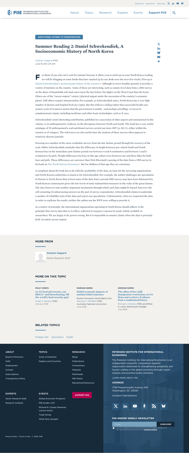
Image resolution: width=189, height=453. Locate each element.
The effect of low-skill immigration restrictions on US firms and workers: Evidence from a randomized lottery (135, 295)
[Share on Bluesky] (159, 53)
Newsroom (139, 3)
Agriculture (57, 337)
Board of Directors (14, 357)
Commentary (78, 365)
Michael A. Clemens (127, 304)
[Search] (173, 12)
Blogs (75, 357)
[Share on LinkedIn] (159, 48)
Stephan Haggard (44, 60)
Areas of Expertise (47, 357)
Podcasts (76, 370)
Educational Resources (83, 383)
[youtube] (134, 406)
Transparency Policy (15, 378)
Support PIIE (157, 12)
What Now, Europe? (48, 419)
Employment (12, 365)
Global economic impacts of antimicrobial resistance (92, 293)
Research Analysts (14, 403)
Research (78, 352)
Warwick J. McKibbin (87, 301)
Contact (9, 370)
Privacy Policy (11, 436)
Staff (8, 361)
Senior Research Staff (16, 398)
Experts (11, 393)
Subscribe (161, 3)
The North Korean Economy (63, 164)
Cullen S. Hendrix (43, 301)
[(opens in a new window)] (168, 3)
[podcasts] (144, 406)
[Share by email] (159, 57)
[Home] (29, 12)
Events (138, 12)
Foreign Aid (41, 337)
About (10, 352)
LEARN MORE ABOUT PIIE (125, 378)
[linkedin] (125, 406)
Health (69, 337)
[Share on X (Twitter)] (159, 44)
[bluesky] (163, 406)
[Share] (159, 61)
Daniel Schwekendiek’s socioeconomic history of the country (67, 83)
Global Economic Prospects (52, 398)
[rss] (154, 406)
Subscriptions (12, 374)
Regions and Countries (50, 361)
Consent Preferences (124, 396)
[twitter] (115, 406)
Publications (78, 361)
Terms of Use (24, 436)
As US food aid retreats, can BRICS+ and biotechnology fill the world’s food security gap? (52, 294)
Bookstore (150, 3)
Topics (43, 352)
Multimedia (77, 374)
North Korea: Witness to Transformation (59, 37)
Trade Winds (45, 415)
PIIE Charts (77, 378)
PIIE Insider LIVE (47, 403)
